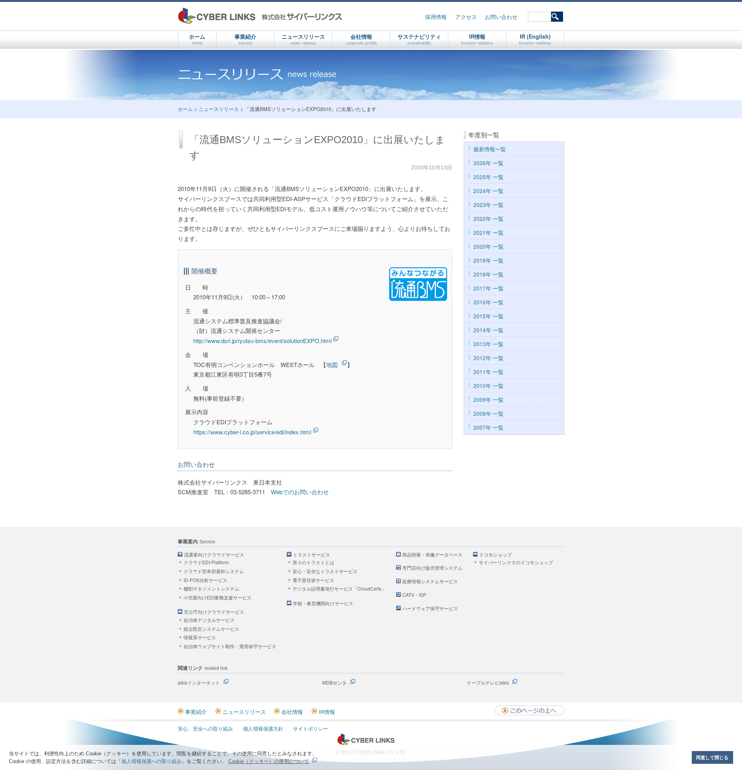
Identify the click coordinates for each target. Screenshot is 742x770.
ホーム (197, 39)
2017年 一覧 (488, 288)
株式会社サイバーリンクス (260, 16)
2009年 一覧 (488, 399)
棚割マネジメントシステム (211, 589)
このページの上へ (529, 710)
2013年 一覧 (488, 344)
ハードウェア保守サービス (430, 608)
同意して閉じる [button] (712, 757)
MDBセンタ (334, 682)
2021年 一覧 (488, 232)
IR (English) (535, 39)
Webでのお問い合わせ (300, 492)
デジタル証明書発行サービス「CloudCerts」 (339, 589)
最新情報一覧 (489, 149)
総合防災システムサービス (211, 629)
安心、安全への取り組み (205, 728)
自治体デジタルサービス (209, 620)
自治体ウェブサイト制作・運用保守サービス (230, 646)
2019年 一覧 (488, 260)
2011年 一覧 (488, 372)
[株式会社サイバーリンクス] (366, 743)
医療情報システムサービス (430, 581)
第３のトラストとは (313, 562)
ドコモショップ (495, 555)
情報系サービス (200, 637)
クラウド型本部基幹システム (214, 571)
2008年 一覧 (488, 413)
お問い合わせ (501, 16)
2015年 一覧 (488, 316)
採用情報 (436, 16)
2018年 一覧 (488, 274)
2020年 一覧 (488, 246)
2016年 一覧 (488, 302)
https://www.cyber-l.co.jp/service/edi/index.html (252, 432)
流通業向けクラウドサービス (214, 555)
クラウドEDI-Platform (206, 562)
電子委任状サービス (313, 580)
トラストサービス (311, 555)
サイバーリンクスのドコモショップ (516, 562)
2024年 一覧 (488, 191)
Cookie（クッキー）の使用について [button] (268, 761)
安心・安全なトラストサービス (325, 571)
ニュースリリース (303, 39)
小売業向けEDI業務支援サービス (218, 598)
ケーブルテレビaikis (488, 682)
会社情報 (361, 39)
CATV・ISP (414, 595)
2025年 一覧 (488, 177)
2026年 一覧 (488, 163)
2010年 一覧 (488, 385)
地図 (332, 364)
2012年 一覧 (488, 358)
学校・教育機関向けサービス (323, 603)
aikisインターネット (199, 682)
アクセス (466, 16)
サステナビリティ (419, 39)
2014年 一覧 (488, 330)
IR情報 (477, 39)
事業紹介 (245, 39)
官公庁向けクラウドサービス (214, 612)
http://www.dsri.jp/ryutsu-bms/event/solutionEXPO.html (262, 340)
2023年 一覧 (488, 204)
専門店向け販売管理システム (432, 568)
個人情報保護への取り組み (151, 761)
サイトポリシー (310, 728)
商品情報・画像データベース (432, 555)
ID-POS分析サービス (205, 580)
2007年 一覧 (488, 427)
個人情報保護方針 (263, 728)
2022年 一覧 (488, 218)
